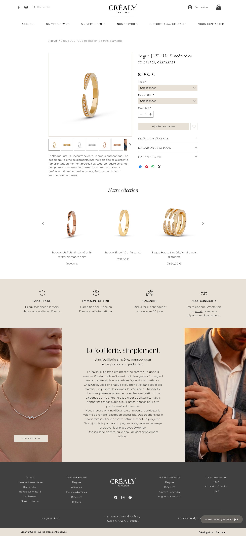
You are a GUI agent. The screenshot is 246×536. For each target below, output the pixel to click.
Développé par (206, 532)
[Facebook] (19, 7)
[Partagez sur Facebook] (140, 167)
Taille (142, 82)
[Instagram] (26, 7)
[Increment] (151, 114)
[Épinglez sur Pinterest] (147, 167)
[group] (123, 233)
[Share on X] (159, 167)
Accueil (53, 40)
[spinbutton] (146, 114)
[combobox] (167, 88)
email (198, 311)
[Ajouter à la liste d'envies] (193, 126)
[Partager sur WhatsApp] (153, 167)
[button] (218, 7)
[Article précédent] (43, 224)
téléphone (199, 307)
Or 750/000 (146, 95)
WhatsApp (214, 307)
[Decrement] (141, 114)
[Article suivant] (203, 224)
